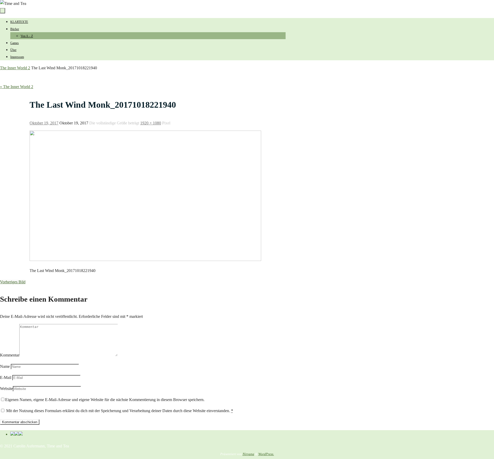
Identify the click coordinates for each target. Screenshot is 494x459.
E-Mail (5, 377)
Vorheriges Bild (12, 282)
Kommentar (9, 355)
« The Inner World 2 (16, 86)
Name (5, 366)
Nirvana (248, 454)
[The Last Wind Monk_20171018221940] (145, 259)
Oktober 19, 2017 (44, 123)
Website (6, 388)
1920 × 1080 (150, 123)
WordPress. (266, 454)
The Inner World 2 (15, 68)
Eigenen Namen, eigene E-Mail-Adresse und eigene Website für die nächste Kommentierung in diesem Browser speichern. (105, 399)
